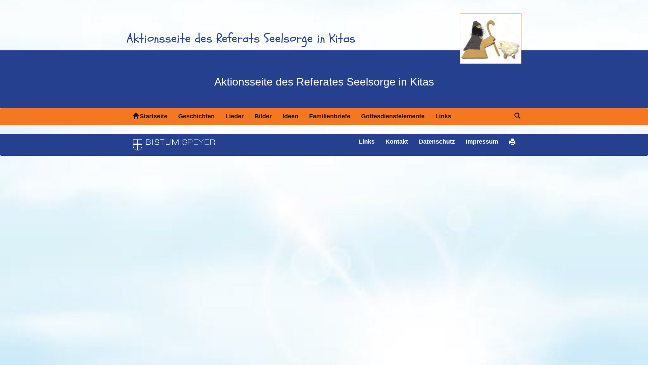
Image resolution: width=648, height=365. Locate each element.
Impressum (482, 141)
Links (443, 116)
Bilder (263, 116)
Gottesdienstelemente (393, 116)
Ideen (290, 116)
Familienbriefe (329, 116)
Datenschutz (437, 141)
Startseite (153, 116)
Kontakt (396, 141)
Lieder (234, 116)
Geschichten (196, 116)
